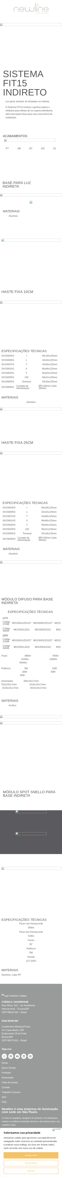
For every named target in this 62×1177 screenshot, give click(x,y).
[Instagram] (4, 1056)
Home (5, 1063)
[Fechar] (56, 1130)
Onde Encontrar (10, 1082)
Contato (6, 1087)
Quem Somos (9, 1068)
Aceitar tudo (31, 1155)
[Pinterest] (30, 1056)
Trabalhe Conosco (11, 1092)
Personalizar (31, 1163)
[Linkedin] (23, 1056)
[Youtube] (17, 1056)
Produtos (6, 1073)
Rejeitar (31, 1170)
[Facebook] (10, 1056)
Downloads (7, 1077)
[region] (31, 1152)
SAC (4, 1097)
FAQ (4, 1102)
